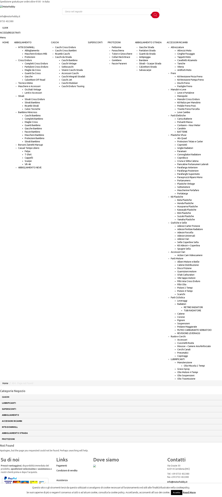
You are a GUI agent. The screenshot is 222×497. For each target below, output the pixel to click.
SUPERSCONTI (9, 409)
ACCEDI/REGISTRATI (10, 32)
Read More (189, 492)
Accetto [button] (176, 492)
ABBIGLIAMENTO (10, 415)
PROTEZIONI (8, 439)
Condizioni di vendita (66, 470)
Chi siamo (61, 475)
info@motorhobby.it (177, 482)
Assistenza (62, 480)
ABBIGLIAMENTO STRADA (15, 433)
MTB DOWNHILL (10, 427)
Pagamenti (61, 465)
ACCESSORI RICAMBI (12, 421)
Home (5, 383)
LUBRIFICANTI (9, 403)
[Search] (155, 15)
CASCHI (5, 397)
